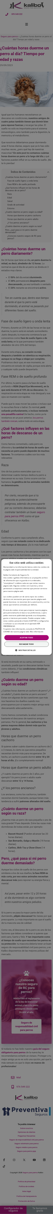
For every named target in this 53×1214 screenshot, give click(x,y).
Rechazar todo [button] (26, 644)
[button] (26, 650)
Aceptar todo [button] (26, 637)
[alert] (26, 607)
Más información (36, 631)
